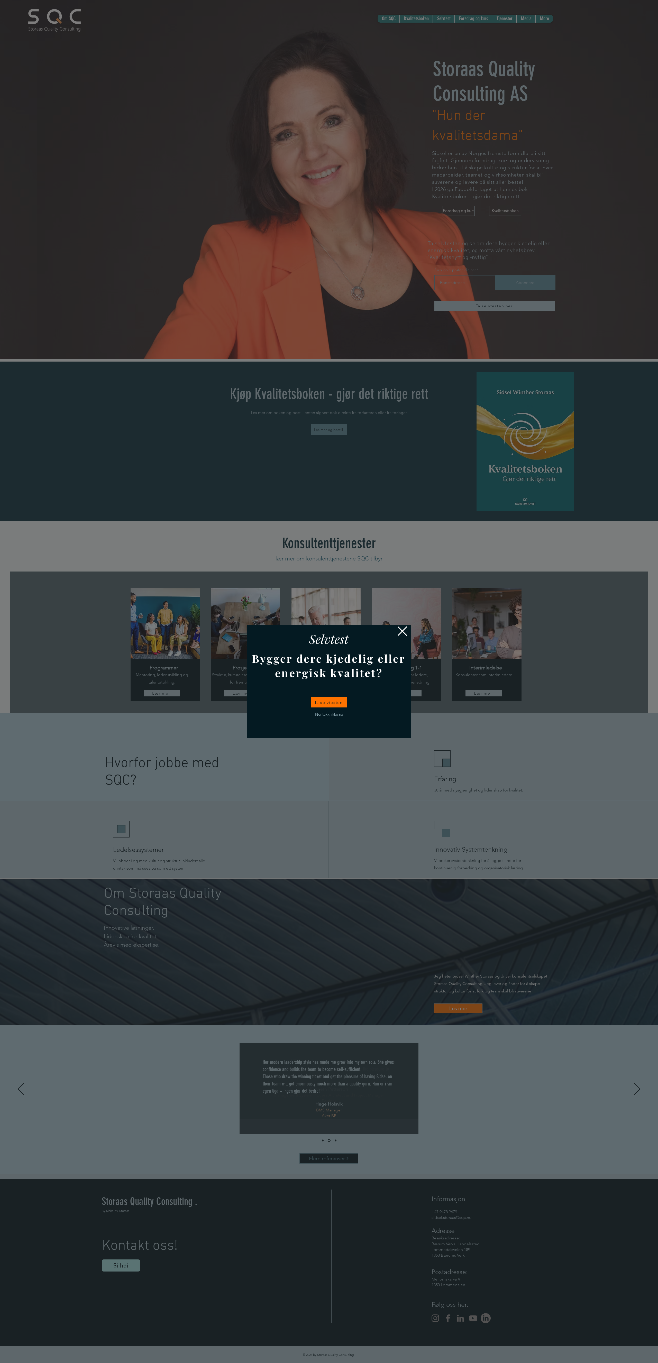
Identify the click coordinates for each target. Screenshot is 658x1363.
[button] (402, 631)
